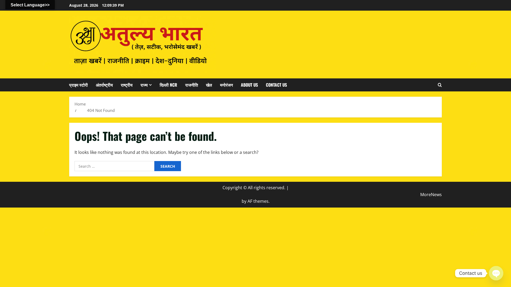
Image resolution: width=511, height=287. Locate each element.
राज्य (144, 85)
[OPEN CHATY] (496, 273)
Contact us (276, 85)
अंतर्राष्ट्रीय (104, 85)
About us (249, 85)
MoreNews (431, 194)
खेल (209, 85)
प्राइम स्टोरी (78, 85)
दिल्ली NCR (168, 85)
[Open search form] (440, 85)
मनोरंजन (226, 85)
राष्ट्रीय (127, 85)
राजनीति (191, 85)
